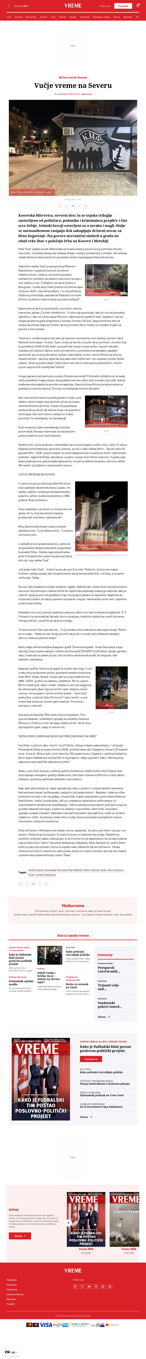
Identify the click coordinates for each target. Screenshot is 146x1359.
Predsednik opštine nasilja (21, 983)
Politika (18, 17)
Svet (53, 17)
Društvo (43, 17)
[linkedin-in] (110, 1286)
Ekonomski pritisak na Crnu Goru (102, 1095)
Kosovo (40, 869)
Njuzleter (127, 17)
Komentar (84, 17)
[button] (68, 1223)
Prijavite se (105, 6)
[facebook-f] (75, 1286)
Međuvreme (43, 914)
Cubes (88, 1316)
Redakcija (12, 1279)
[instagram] (96, 1286)
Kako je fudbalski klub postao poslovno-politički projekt (20, 959)
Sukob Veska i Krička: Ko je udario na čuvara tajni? (48, 977)
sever (104, 869)
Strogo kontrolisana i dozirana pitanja (105, 1083)
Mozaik (72, 17)
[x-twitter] (82, 1286)
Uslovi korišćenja (15, 1294)
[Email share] (73, 206)
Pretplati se (91, 1059)
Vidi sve (102, 1016)
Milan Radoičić (75, 869)
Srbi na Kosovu (115, 869)
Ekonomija (31, 17)
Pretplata (123, 6)
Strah (31, 874)
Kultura (62, 17)
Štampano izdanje (101, 17)
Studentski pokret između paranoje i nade (109, 1005)
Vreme (64, 1316)
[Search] (9, 6)
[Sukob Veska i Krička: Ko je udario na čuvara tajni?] (49, 955)
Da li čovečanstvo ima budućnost (101, 1106)
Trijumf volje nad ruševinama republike (108, 987)
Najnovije (6, 17)
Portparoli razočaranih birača (107, 969)
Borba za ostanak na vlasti (77, 986)
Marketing (12, 1289)
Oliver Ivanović (92, 869)
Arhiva (117, 17)
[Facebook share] (60, 206)
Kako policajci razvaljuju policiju (78, 953)
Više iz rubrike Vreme (73, 935)
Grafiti (31, 869)
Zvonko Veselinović (45, 874)
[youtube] (89, 1286)
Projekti (11, 1304)
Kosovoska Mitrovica (56, 869)
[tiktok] (103, 1286)
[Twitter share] (66, 206)
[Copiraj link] (79, 206)
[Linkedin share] (86, 206)
